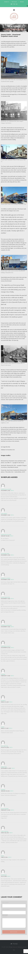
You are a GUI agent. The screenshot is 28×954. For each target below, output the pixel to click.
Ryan (2, 856)
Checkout (22, 2)
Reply (12, 490)
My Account (14, 2)
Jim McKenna (5, 808)
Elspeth (3, 700)
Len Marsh (4, 513)
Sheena (3, 674)
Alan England (5, 553)
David (2, 727)
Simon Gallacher (6, 489)
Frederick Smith (6, 646)
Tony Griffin (4, 831)
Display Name (5, 902)
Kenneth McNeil (5, 578)
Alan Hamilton (5, 597)
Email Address (5, 909)
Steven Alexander (6, 625)
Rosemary (4, 875)
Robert (3, 789)
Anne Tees (4, 767)
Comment (4, 916)
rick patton (4, 746)
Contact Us (6, 2)
